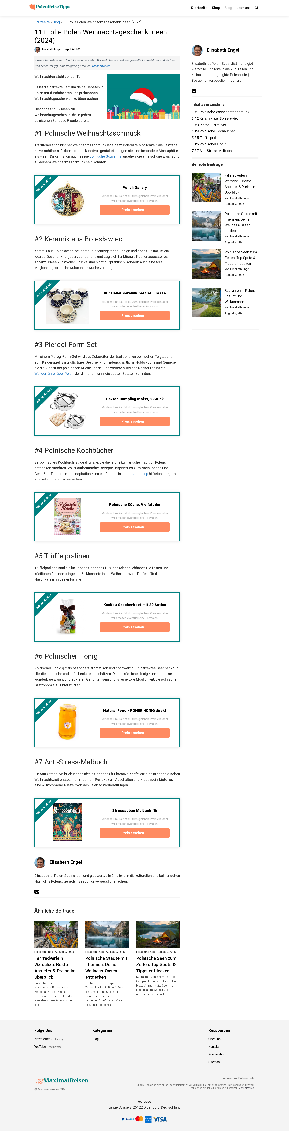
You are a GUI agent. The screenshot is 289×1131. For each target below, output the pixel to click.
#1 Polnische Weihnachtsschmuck (220, 112)
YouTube (40, 1047)
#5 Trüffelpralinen (207, 138)
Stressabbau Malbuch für (134, 810)
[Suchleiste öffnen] (256, 8)
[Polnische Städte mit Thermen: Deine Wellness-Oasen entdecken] (107, 945)
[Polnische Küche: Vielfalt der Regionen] (67, 516)
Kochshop (140, 474)
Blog (228, 8)
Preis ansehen (133, 210)
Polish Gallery (134, 187)
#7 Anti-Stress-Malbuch (212, 151)
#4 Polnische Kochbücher (213, 131)
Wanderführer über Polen (54, 373)
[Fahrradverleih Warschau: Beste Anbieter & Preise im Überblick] (56, 945)
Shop (216, 8)
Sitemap (214, 1062)
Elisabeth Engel (65, 862)
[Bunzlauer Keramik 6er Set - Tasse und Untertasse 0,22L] (67, 305)
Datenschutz (246, 1078)
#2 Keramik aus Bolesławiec (215, 118)
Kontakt (213, 1047)
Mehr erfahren (101, 66)
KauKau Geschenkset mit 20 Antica (134, 605)
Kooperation (216, 1054)
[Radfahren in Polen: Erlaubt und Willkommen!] (206, 303)
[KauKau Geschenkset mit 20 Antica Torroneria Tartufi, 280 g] (67, 616)
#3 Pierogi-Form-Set (209, 125)
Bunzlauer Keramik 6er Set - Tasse (135, 293)
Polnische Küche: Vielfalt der (135, 504)
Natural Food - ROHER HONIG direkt (134, 710)
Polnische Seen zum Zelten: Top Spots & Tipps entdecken (156, 964)
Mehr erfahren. (247, 1088)
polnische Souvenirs (105, 156)
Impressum (229, 1078)
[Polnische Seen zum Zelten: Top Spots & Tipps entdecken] (158, 945)
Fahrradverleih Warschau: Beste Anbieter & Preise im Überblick (54, 968)
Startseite (199, 8)
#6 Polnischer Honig (209, 144)
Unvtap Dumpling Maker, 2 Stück (135, 399)
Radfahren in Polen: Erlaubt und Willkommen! (240, 296)
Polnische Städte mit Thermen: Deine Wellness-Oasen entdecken (106, 968)
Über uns (243, 8)
